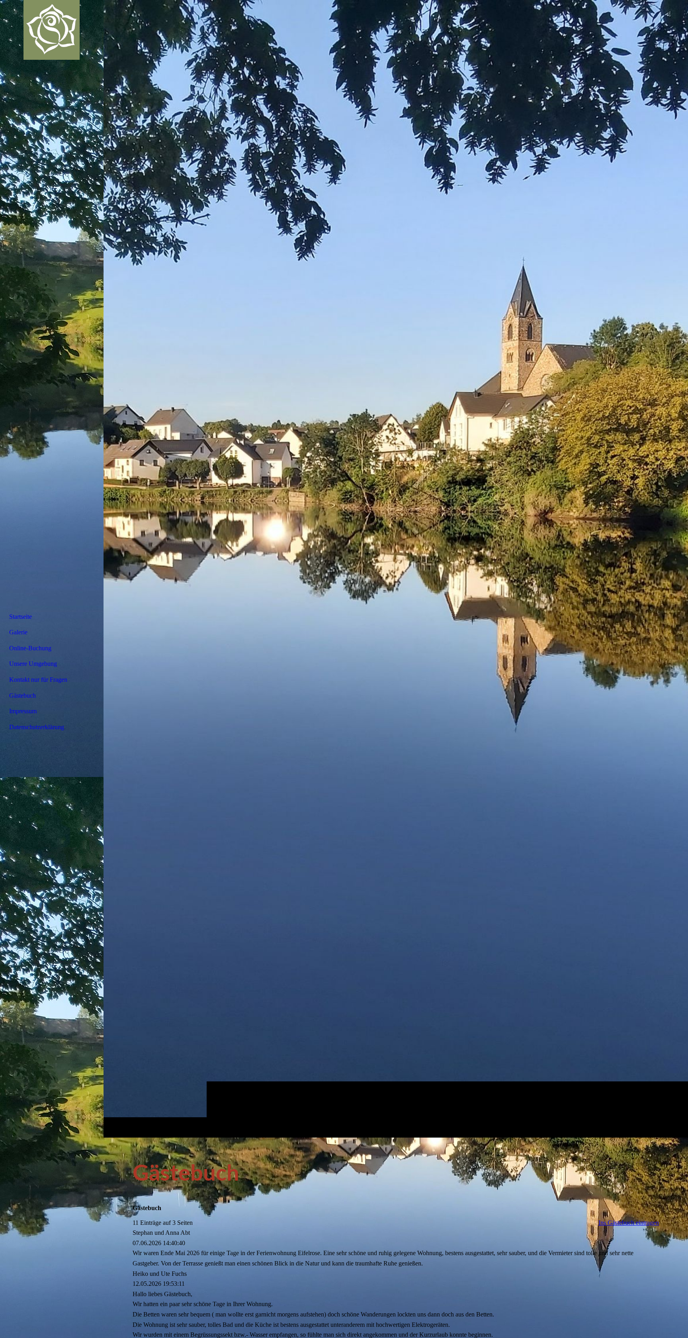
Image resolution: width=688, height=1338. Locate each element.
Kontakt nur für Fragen (38, 679)
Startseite (20, 616)
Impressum (23, 711)
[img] (396, 568)
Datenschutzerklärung (36, 727)
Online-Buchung (30, 648)
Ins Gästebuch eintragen (628, 1222)
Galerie (18, 632)
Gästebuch (22, 695)
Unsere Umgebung (33, 663)
